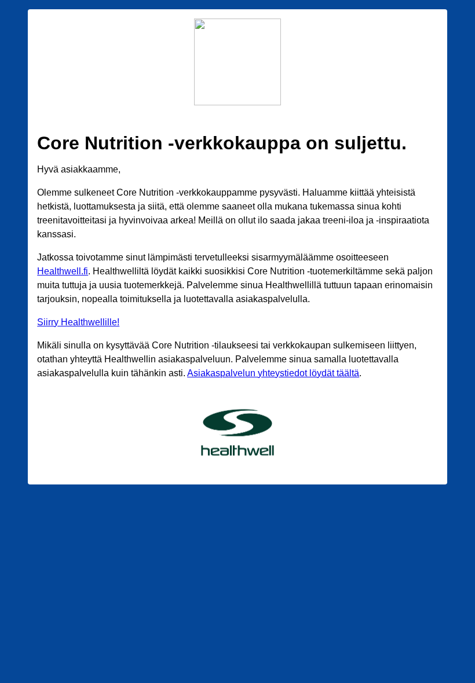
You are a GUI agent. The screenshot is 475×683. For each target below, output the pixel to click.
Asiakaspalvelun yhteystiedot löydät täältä (273, 373)
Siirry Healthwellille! (78, 322)
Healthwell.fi (62, 271)
